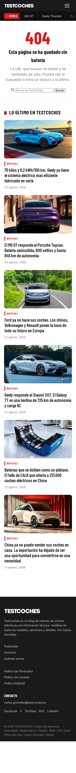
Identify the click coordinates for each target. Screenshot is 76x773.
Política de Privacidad (18, 671)
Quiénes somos (14, 658)
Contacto (10, 652)
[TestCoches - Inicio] (19, 6)
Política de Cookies (16, 677)
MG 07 (29, 16)
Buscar (60, 90)
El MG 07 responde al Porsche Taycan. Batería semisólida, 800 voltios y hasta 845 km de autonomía (35, 250)
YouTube (30, 711)
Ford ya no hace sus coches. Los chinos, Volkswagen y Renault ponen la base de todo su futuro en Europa (36, 325)
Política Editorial (14, 683)
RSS (41, 711)
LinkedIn (53, 711)
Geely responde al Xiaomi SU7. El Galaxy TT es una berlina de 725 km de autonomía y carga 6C (37, 400)
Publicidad (11, 646)
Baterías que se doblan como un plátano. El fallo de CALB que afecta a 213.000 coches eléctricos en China (36, 475)
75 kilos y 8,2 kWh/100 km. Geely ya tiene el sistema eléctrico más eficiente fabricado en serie (36, 175)
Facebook (10, 711)
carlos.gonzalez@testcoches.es (25, 702)
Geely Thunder (52, 16)
